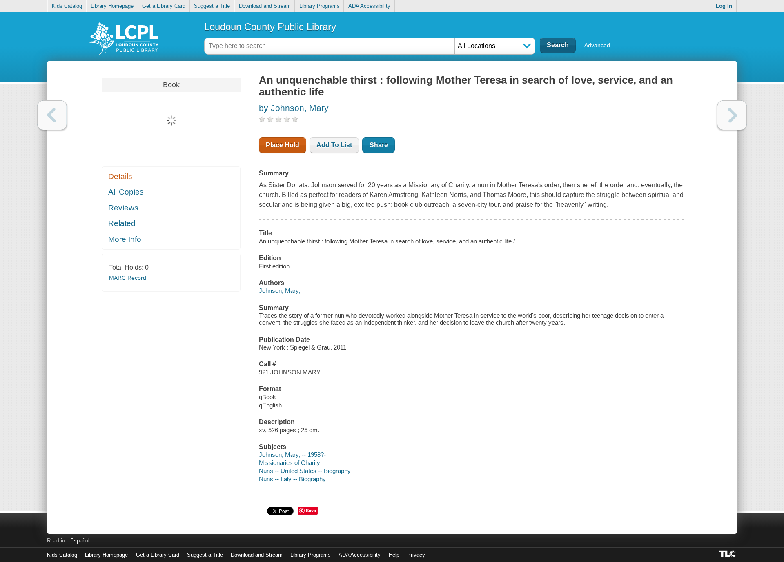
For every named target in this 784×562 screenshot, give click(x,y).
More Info (124, 239)
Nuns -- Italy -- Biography (292, 479)
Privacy (416, 555)
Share (379, 145)
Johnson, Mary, (279, 290)
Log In (724, 6)
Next (732, 115)
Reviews (123, 208)
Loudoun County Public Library (270, 26)
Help (394, 555)
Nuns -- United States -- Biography (305, 470)
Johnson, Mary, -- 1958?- (292, 454)
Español (79, 541)
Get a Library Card (163, 6)
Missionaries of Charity (289, 462)
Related (122, 223)
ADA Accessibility (369, 6)
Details (120, 176)
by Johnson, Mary (294, 108)
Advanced (597, 45)
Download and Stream (265, 6)
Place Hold (282, 145)
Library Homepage (112, 6)
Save (311, 510)
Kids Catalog (67, 6)
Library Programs (319, 6)
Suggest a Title (212, 6)
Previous (52, 115)
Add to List (334, 145)
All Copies (126, 192)
